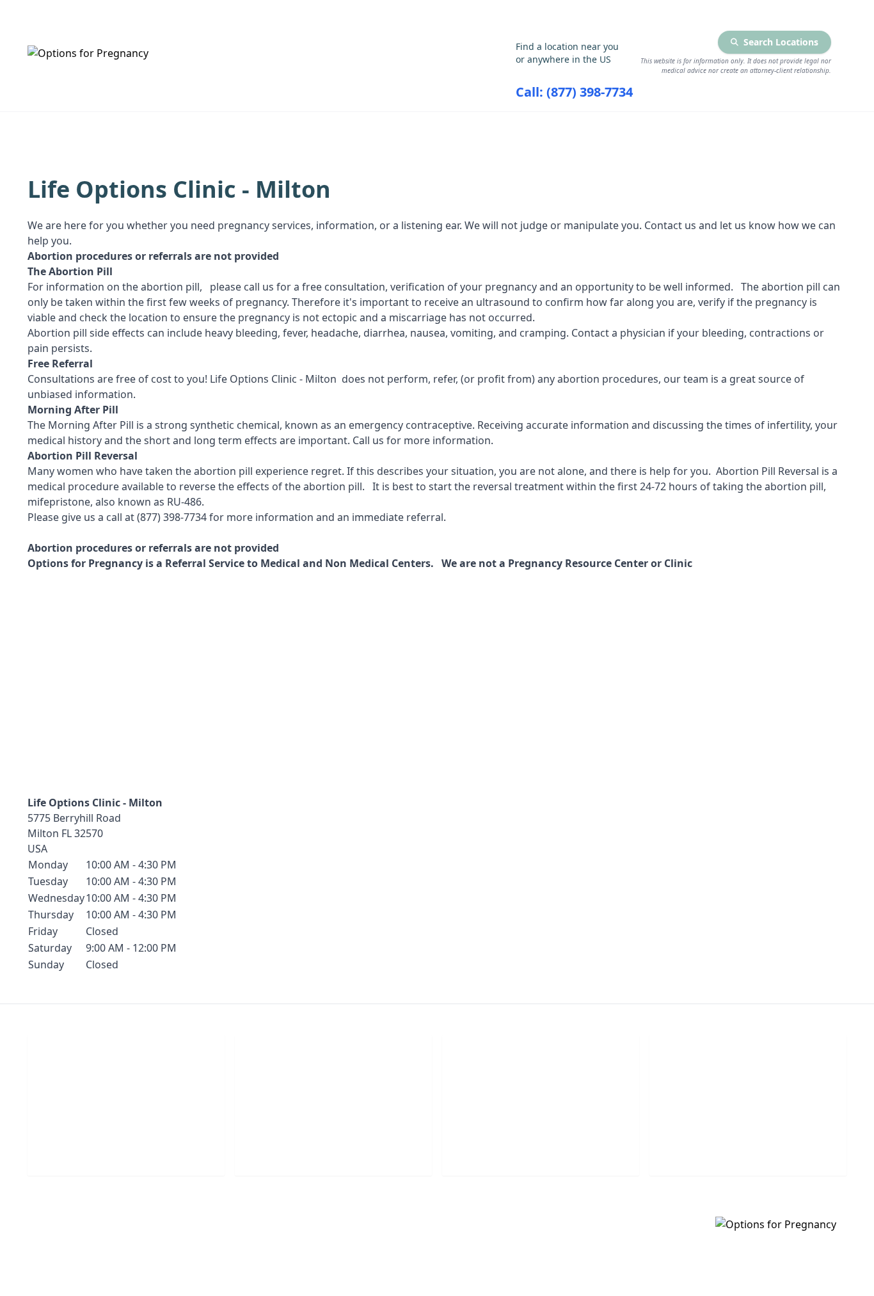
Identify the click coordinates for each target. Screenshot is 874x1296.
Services (249, 129)
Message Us (748, 1148)
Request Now (541, 1148)
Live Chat (126, 1148)
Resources (573, 129)
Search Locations (780, 42)
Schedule (333, 1148)
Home (140, 129)
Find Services (710, 129)
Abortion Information (408, 129)
